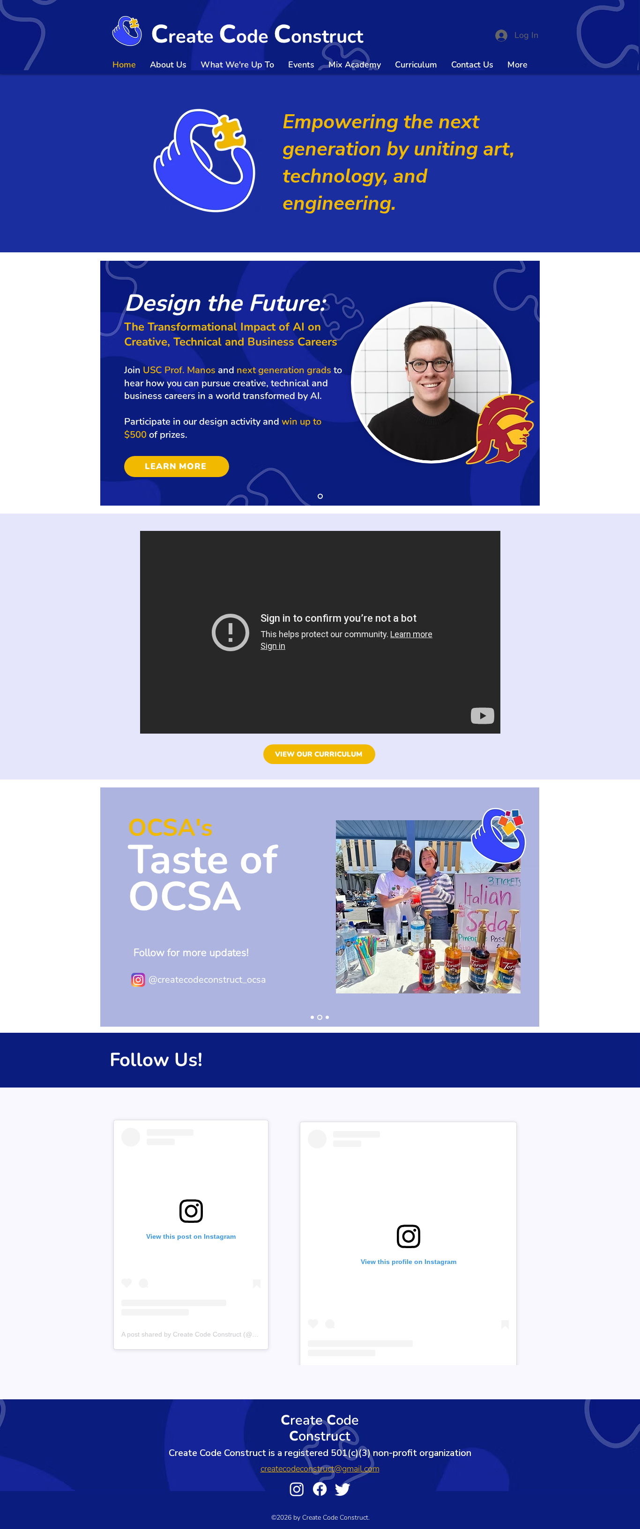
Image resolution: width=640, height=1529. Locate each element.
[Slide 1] (326, 1017)
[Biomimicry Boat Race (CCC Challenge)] (320, 632)
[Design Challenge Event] (320, 496)
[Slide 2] (318, 1017)
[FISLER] (312, 1017)
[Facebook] (320, 1489)
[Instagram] (297, 1489)
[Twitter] (343, 1489)
